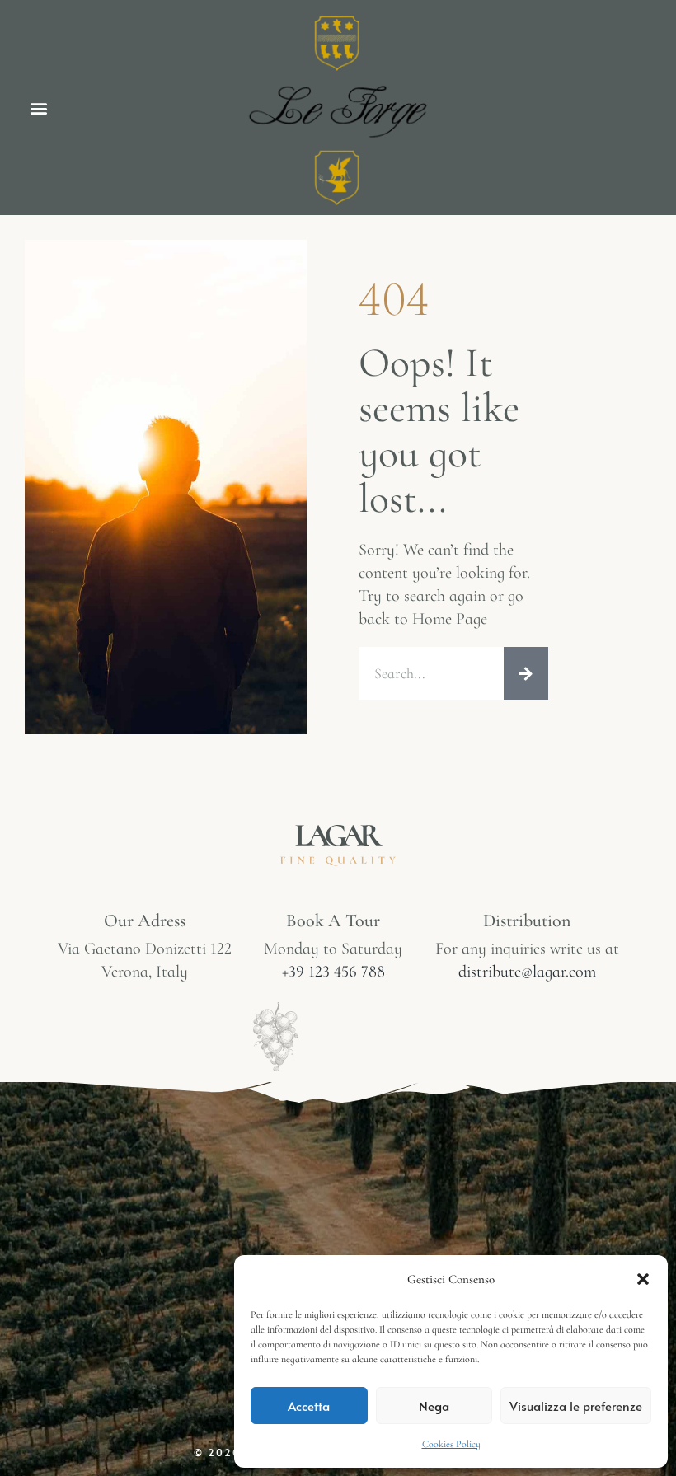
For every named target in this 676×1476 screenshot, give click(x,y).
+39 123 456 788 (333, 972)
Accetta (309, 1405)
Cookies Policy (451, 1444)
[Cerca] (526, 673)
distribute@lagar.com (527, 972)
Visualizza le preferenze (575, 1405)
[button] (643, 1279)
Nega (434, 1405)
